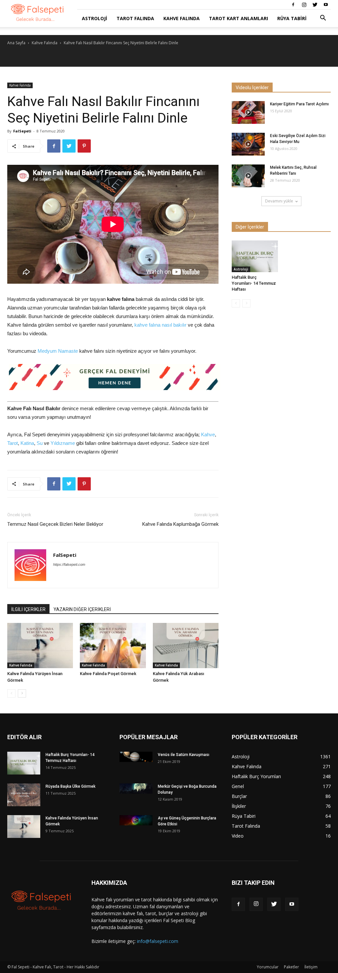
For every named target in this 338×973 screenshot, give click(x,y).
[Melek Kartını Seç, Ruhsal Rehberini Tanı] (248, 175)
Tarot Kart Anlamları (238, 18)
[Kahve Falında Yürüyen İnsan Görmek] (40, 645)
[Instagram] (304, 4)
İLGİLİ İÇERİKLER (28, 609)
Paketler (291, 967)
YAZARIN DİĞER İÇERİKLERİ (82, 609)
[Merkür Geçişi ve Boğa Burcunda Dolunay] (135, 788)
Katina (27, 443)
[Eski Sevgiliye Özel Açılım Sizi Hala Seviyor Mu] (248, 144)
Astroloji (94, 18)
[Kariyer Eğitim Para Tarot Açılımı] (248, 112)
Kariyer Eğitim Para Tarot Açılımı (299, 104)
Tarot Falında (135, 18)
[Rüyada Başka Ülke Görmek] (23, 794)
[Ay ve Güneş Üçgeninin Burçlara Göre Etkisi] (135, 820)
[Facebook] (293, 4)
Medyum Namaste (58, 351)
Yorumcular (268, 967)
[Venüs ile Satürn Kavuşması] (135, 757)
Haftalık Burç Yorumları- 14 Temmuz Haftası (254, 283)
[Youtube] (326, 4)
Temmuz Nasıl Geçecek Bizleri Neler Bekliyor (55, 524)
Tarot (12, 443)
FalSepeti (22, 130)
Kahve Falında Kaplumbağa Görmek (180, 524)
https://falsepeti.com (69, 564)
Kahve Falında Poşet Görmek (108, 673)
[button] (323, 19)
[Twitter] (315, 4)
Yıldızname (63, 443)
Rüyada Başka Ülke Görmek (70, 786)
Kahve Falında (181, 18)
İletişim (311, 967)
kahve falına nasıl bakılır (160, 325)
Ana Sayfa (16, 43)
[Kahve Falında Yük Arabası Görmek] (186, 645)
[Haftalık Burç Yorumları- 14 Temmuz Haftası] (255, 256)
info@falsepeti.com (157, 941)
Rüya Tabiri (292, 18)
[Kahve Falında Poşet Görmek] (113, 645)
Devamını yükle (279, 201)
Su (40, 443)
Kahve (208, 434)
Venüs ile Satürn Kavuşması (183, 754)
